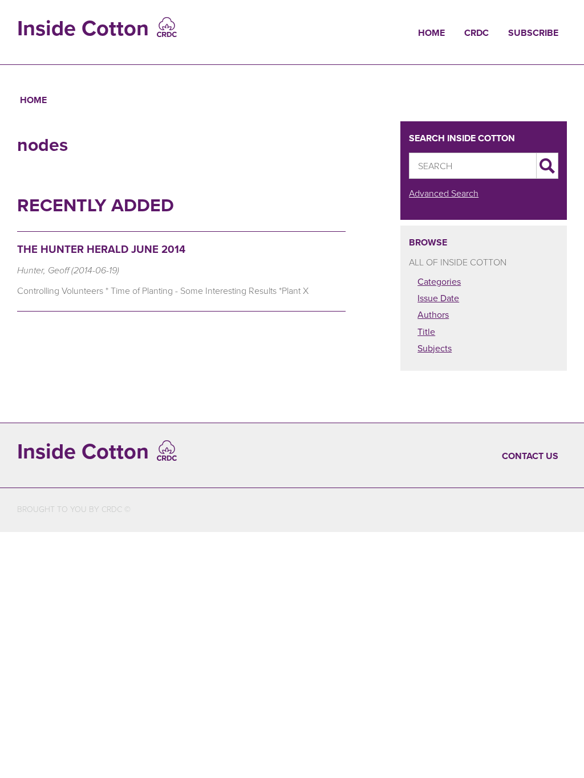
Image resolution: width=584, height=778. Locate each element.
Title (426, 331)
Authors (433, 314)
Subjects (434, 348)
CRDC (476, 32)
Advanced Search (443, 193)
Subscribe (533, 32)
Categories (439, 281)
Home (431, 32)
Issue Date (438, 298)
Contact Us (530, 456)
